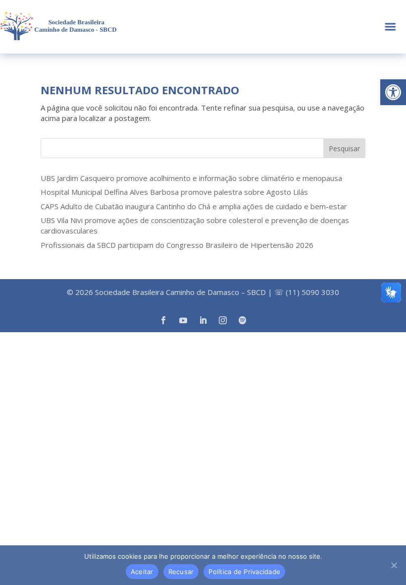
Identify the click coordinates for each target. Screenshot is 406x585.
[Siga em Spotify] (243, 320)
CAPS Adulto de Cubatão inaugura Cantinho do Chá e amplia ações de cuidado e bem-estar (194, 206)
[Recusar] (394, 565)
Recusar (181, 572)
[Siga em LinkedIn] (203, 320)
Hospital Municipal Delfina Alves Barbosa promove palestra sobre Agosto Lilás (174, 192)
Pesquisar (344, 148)
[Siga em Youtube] (183, 320)
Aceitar (142, 572)
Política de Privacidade (244, 572)
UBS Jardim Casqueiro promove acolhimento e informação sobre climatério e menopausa (191, 178)
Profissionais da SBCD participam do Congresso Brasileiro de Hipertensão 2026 (177, 245)
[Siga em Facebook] (163, 320)
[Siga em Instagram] (223, 320)
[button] (393, 92)
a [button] (390, 27)
